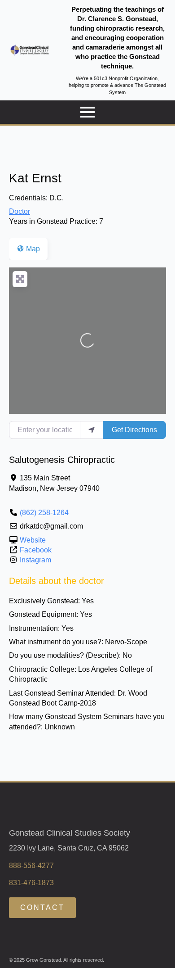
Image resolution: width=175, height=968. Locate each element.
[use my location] (91, 430)
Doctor (19, 211)
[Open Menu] (87, 112)
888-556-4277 (31, 865)
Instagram (35, 560)
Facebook (36, 550)
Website (33, 540)
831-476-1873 (31, 883)
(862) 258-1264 (44, 512)
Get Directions (134, 430)
